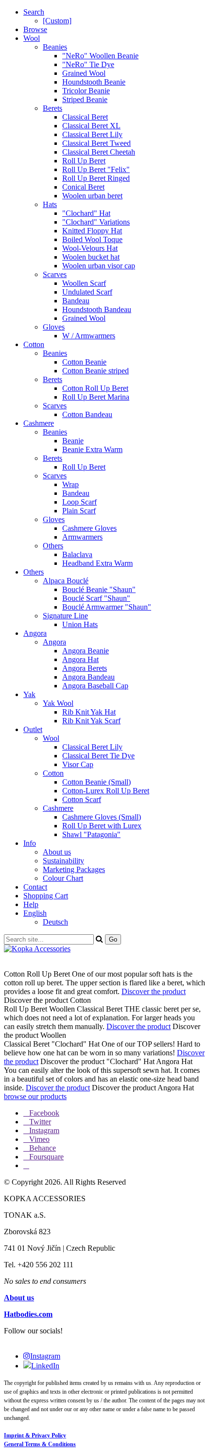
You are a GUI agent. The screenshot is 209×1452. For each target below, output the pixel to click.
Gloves (54, 327)
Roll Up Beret (83, 161)
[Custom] (57, 21)
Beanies (55, 47)
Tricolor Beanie (86, 91)
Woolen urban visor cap (98, 266)
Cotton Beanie (84, 362)
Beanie (73, 441)
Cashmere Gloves (89, 528)
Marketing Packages (74, 869)
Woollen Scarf (84, 283)
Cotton (33, 344)
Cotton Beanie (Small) (96, 782)
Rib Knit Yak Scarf (91, 721)
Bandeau (75, 301)
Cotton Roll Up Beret (95, 388)
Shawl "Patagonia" (91, 834)
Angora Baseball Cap (95, 686)
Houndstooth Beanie (93, 82)
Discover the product (154, 991)
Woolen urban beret (92, 196)
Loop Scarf (79, 502)
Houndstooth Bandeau (96, 309)
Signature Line (65, 616)
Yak (29, 694)
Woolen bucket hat (91, 257)
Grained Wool (83, 73)
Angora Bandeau (88, 677)
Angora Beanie (85, 651)
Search (33, 12)
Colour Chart (63, 878)
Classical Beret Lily (92, 134)
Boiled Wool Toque (92, 239)
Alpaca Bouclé (65, 581)
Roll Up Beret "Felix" (96, 169)
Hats (50, 204)
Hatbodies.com (28, 1314)
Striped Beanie (84, 99)
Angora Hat (80, 659)
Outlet (32, 729)
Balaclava (77, 554)
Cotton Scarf (81, 799)
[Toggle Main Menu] (104, 957)
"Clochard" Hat (86, 213)
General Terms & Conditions (40, 1444)
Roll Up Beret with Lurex (101, 826)
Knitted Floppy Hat (92, 231)
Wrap (70, 484)
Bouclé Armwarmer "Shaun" (106, 607)
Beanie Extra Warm (92, 449)
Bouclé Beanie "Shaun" (99, 589)
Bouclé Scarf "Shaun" (96, 598)
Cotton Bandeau (87, 414)
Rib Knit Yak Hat (89, 712)
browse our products (35, 1096)
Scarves (55, 274)
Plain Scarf (79, 511)
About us (57, 852)
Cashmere (38, 423)
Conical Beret (83, 187)
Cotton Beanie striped (95, 371)
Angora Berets (84, 668)
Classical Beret (85, 117)
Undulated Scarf (87, 292)
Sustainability (63, 861)
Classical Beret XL (91, 126)
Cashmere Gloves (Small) (101, 817)
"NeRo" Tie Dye (88, 64)
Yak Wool (58, 703)
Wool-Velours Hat (90, 248)
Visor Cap (77, 764)
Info (29, 843)
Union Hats (80, 624)
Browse (35, 29)
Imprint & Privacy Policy (35, 1435)
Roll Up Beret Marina (95, 397)
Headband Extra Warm (97, 563)
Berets (52, 108)
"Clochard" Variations (96, 222)
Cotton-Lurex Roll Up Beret (105, 791)
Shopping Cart (45, 896)
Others (53, 546)
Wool (31, 38)
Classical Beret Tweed (96, 143)
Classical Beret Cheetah (98, 152)
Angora (35, 633)
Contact (35, 887)
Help (30, 904)
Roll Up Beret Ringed (96, 178)
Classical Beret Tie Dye (98, 756)
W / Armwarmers (88, 336)
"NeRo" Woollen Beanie (100, 56)
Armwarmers (82, 537)
